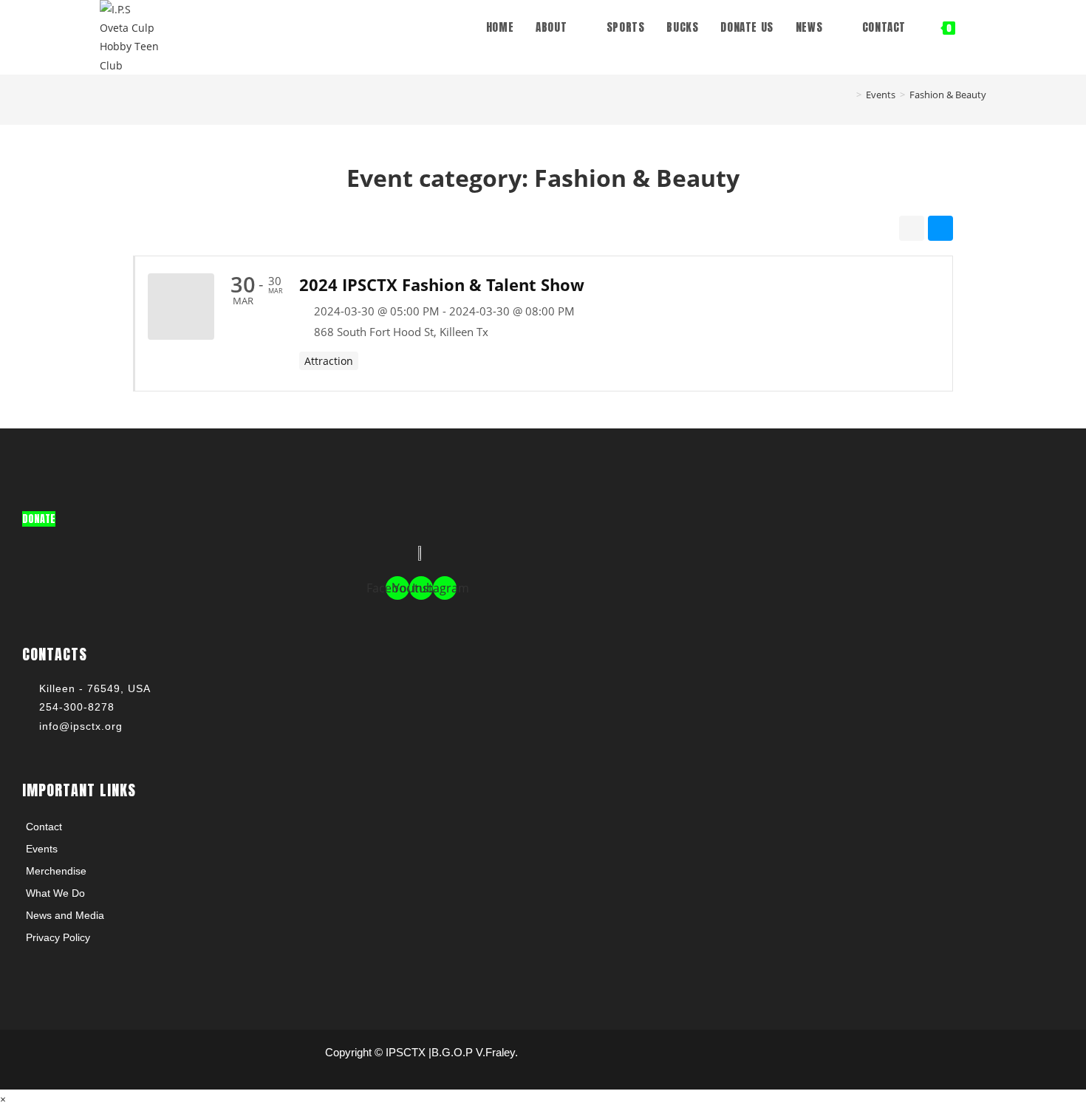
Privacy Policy (58, 937)
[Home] (848, 94)
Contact (44, 826)
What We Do (55, 893)
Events (42, 849)
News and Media (65, 915)
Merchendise (56, 871)
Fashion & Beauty (947, 94)
